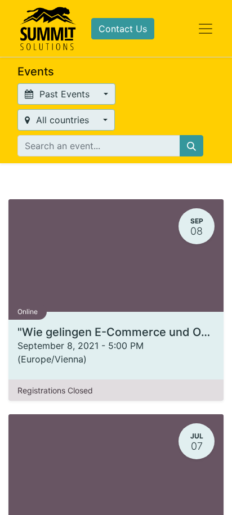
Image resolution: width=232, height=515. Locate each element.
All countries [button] (62, 120)
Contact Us (123, 28)
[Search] (191, 145)
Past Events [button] (64, 94)
